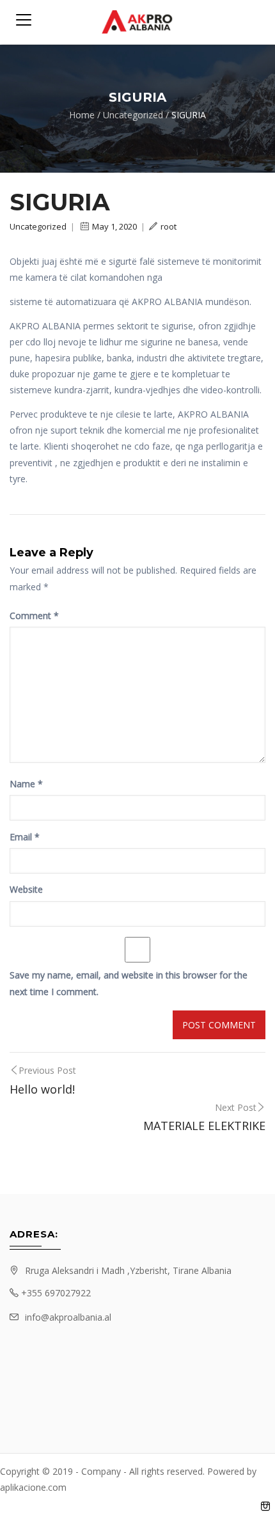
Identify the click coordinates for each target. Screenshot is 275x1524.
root (169, 226)
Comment (34, 615)
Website (26, 889)
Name (26, 784)
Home (82, 115)
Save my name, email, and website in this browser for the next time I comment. (129, 983)
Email (25, 837)
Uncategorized (133, 115)
